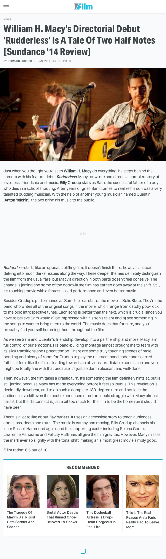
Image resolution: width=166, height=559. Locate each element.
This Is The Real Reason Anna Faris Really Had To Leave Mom (142, 519)
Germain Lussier (20, 61)
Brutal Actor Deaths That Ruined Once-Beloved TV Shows (62, 517)
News (7, 19)
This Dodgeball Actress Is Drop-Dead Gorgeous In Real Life (101, 519)
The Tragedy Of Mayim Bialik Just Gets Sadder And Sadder (21, 519)
